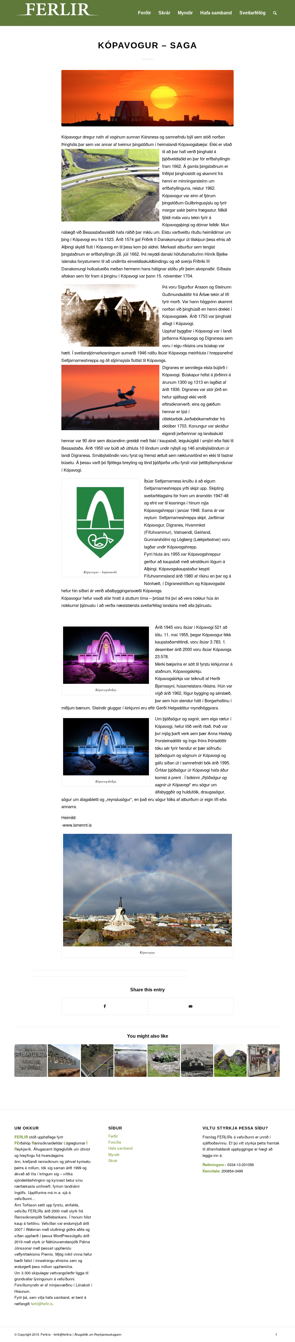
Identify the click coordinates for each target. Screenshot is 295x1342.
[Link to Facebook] (276, 1334)
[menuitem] (144, 13)
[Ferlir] (57, 13)
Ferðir (113, 1136)
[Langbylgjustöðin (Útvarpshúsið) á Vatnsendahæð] (263, 1060)
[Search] (275, 13)
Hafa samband (120, 1148)
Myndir (114, 1154)
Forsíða (114, 1142)
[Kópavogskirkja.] (147, 98)
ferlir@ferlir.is (42, 1303)
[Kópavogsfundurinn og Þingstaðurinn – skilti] (30, 1060)
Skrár (112, 1160)
